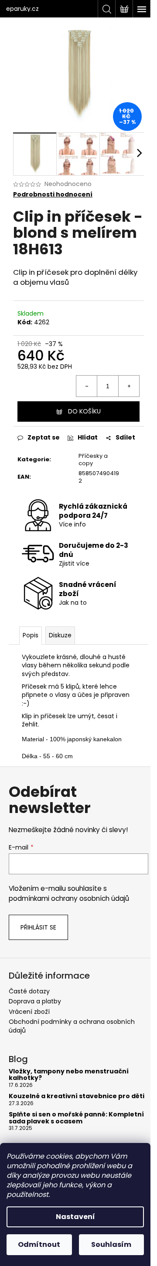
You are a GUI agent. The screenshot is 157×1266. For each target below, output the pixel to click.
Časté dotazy (29, 991)
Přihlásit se (38, 927)
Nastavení (75, 1217)
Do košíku (84, 411)
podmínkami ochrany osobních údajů (69, 898)
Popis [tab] (30, 635)
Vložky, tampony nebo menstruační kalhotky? (69, 1075)
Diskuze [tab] (60, 635)
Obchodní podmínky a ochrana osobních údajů (72, 1025)
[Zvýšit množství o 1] (128, 386)
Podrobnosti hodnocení (52, 194)
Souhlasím (111, 1244)
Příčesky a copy (93, 459)
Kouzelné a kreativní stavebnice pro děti (76, 1096)
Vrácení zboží (29, 1011)
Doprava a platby (35, 1001)
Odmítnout (39, 1244)
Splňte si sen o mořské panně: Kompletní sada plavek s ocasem (76, 1118)
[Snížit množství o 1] (86, 386)
